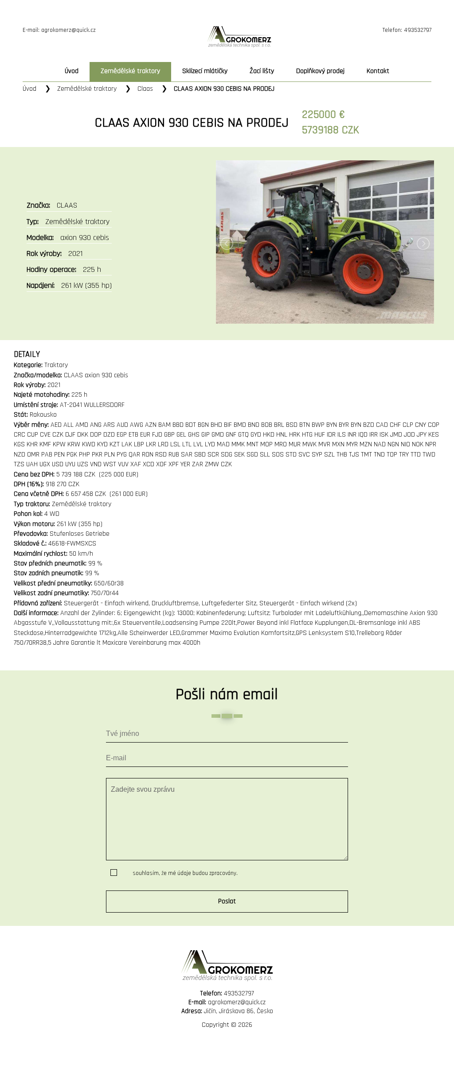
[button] (227, 901)
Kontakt (378, 71)
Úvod (71, 71)
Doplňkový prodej (320, 71)
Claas (145, 88)
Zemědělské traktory (87, 88)
